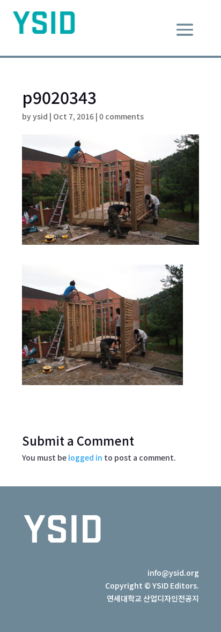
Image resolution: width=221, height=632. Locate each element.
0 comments (121, 116)
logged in (85, 457)
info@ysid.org (173, 572)
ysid (40, 116)
